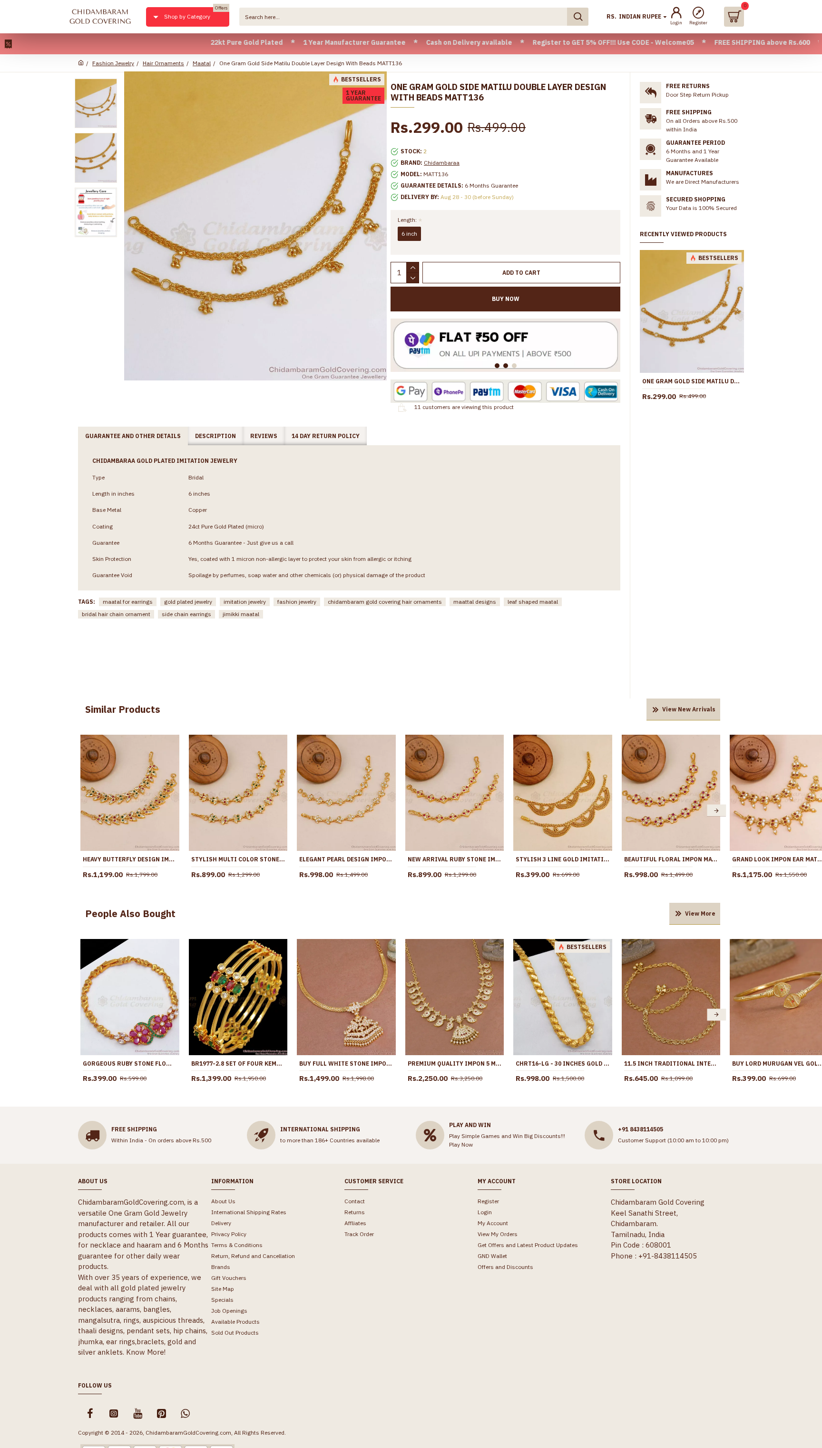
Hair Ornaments (163, 63)
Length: (407, 219)
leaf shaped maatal (533, 601)
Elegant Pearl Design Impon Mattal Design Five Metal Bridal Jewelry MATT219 (346, 859)
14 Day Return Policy (326, 435)
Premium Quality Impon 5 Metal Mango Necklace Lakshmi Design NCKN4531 (455, 1063)
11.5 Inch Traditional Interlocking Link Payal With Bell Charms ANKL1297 (671, 1063)
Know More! (146, 1352)
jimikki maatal (241, 614)
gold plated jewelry (188, 601)
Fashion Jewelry (113, 63)
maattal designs (474, 601)
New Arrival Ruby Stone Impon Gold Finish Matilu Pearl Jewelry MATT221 (455, 859)
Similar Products (122, 709)
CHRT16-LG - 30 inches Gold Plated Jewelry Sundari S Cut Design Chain (563, 1063)
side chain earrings (186, 614)
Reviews (263, 435)
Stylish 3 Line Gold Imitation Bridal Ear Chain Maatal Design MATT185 (563, 859)
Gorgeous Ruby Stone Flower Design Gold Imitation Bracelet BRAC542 (130, 1063)
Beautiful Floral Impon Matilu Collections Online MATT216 (671, 859)
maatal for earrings (128, 601)
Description (215, 435)
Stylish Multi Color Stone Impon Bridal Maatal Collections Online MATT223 (238, 859)
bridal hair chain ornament (116, 614)
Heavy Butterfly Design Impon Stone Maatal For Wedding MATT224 (130, 859)
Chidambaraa (442, 162)
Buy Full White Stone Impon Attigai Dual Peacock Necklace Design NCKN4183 (346, 1063)
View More (700, 913)
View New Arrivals (688, 709)
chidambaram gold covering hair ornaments (385, 601)
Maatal (202, 63)
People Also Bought (130, 913)
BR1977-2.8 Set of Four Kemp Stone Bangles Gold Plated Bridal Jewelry (238, 1063)
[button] (84, 811)
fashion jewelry (296, 601)
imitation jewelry (245, 601)
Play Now (461, 1144)
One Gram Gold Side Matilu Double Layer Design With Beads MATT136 (692, 381)
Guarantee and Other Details (133, 435)
